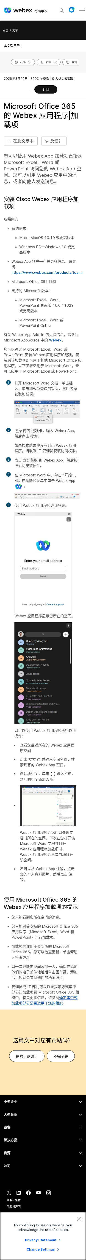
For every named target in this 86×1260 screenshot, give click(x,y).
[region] (43, 1236)
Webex (55, 340)
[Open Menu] (82, 10)
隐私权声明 (13, 1206)
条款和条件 (13, 1200)
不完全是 (60, 1056)
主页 (5, 30)
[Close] (79, 1219)
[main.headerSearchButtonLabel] (62, 9)
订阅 (46, 89)
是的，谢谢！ (27, 1056)
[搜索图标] (62, 10)
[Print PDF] (31, 90)
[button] (72, 10)
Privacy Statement (40, 1240)
